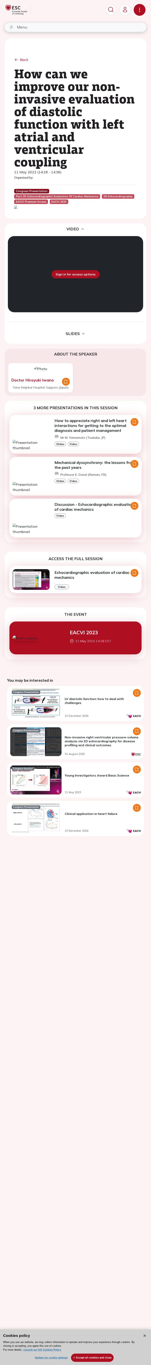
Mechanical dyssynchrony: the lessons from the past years (94, 465)
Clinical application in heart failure (91, 814)
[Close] (144, 1335)
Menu (22, 27)
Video (73, 444)
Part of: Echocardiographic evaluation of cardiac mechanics (57, 196)
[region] (75, 1347)
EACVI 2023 (84, 632)
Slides (60, 444)
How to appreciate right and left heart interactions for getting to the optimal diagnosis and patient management (90, 425)
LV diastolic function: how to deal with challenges (94, 701)
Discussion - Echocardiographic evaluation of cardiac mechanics (94, 507)
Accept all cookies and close (93, 1357)
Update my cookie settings (51, 1357)
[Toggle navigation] (139, 10)
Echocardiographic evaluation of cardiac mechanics (92, 575)
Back (24, 59)
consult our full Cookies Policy (42, 1349)
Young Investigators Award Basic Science (97, 775)
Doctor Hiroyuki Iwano (32, 380)
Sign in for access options (76, 274)
